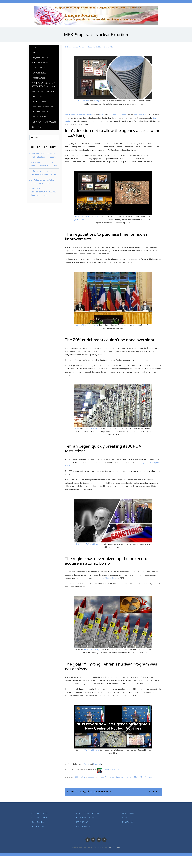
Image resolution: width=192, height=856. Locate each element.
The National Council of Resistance (79, 115)
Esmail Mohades (72, 47)
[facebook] (87, 839)
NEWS (112, 47)
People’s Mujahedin (119, 115)
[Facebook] (149, 791)
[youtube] (99, 839)
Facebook (97, 764)
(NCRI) (96, 101)
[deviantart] (104, 839)
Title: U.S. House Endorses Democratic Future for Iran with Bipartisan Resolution (43, 192)
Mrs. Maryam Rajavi (109, 578)
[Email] (157, 791)
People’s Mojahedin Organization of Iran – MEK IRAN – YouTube (126, 777)
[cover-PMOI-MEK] (96, 6)
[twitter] (93, 839)
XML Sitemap (114, 847)
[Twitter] (153, 791)
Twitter (86, 764)
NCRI (76, 777)
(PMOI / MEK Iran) (82, 101)
